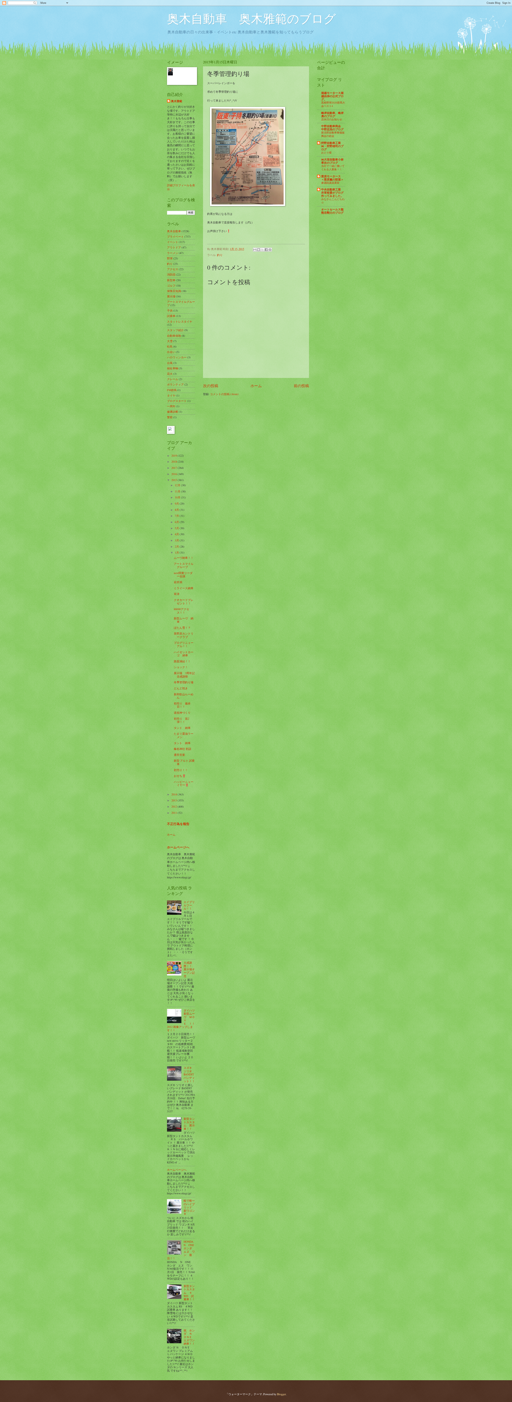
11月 (178, 491)
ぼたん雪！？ (182, 628)
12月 (178, 485)
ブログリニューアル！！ (183, 644)
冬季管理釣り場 (183, 682)
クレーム (172, 379)
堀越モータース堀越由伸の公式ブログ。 (332, 96)
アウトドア (174, 247)
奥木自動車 (174, 231)
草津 (176, 594)
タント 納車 (182, 728)
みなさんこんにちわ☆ (333, 200)
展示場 (171, 296)
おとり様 (326, 152)
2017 (174, 468)
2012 (174, 806)
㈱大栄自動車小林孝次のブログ (332, 161)
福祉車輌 (172, 368)
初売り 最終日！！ (182, 705)
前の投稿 (301, 385)
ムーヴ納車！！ (183, 558)
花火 (170, 374)
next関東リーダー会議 (183, 574)
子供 (170, 310)
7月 (177, 516)
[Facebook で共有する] (266, 250)
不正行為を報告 (178, 823)
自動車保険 (174, 336)
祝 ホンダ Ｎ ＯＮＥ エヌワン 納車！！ (191, 1336)
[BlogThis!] (259, 250)
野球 (170, 258)
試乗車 (171, 316)
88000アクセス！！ (181, 610)
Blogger (281, 1394)
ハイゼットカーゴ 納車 (183, 653)
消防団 (171, 274)
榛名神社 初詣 (182, 749)
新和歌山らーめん (183, 696)
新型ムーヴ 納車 (183, 620)
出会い (171, 352)
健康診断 (172, 412)
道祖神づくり (182, 712)
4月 (177, 534)
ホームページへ (178, 847)
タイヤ (171, 395)
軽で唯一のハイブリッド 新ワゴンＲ (189, 1207)
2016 (174, 474)
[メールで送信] (255, 250)
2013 (174, 800)
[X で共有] (262, 250)
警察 (170, 417)
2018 (174, 461)
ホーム (256, 385)
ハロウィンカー (177, 357)
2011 (174, 813)
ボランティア (175, 384)
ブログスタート (177, 401)
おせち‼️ (180, 776)
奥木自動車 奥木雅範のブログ (251, 18)
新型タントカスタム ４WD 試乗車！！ (189, 1292)
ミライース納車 (183, 588)
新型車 (171, 280)
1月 (177, 552)
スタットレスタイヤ (179, 321)
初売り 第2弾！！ (181, 720)
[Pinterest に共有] (270, 250)
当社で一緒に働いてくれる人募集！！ (333, 167)
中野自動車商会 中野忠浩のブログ (332, 127)
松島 (170, 346)
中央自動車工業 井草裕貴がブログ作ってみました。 (332, 192)
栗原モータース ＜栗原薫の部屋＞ (332, 177)
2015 (174, 480)
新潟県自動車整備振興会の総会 (333, 134)
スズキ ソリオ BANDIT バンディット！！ (189, 1074)
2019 (174, 455)
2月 (177, 546)
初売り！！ (181, 770)
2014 (174, 794)
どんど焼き (181, 688)
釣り (220, 255)
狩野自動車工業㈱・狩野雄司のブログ (332, 146)
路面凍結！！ (182, 661)
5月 (177, 528)
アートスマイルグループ (181, 303)
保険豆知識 (174, 291)
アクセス (172, 269)
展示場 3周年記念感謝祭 (184, 674)
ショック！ (181, 667)
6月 (177, 522)
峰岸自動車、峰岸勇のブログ (332, 114)
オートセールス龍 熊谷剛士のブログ (332, 211)
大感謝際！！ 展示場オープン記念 (189, 969)
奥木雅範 (176, 101)
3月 (177, 540)
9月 (177, 503)
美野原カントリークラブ (183, 635)
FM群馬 (172, 390)
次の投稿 (210, 385)
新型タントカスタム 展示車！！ (189, 1124)
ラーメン (172, 253)
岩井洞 (178, 582)
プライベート (175, 236)
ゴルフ (171, 285)
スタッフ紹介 (175, 330)
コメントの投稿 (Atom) (224, 394)
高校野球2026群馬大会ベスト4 (333, 104)
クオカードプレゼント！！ (183, 601)
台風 (170, 363)
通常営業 (179, 755)
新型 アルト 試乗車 (184, 762)
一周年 (171, 406)
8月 (177, 510)
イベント (172, 242)
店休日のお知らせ (331, 119)
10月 (178, 497)
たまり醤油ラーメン (183, 735)
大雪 (170, 341)
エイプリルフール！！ (189, 905)
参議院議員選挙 (330, 182)
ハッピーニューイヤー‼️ (183, 783)
